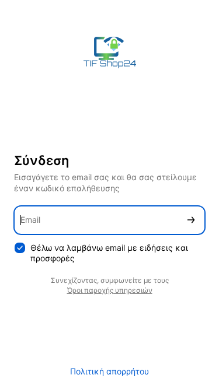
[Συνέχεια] (191, 220)
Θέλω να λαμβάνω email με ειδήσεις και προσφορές (109, 253)
